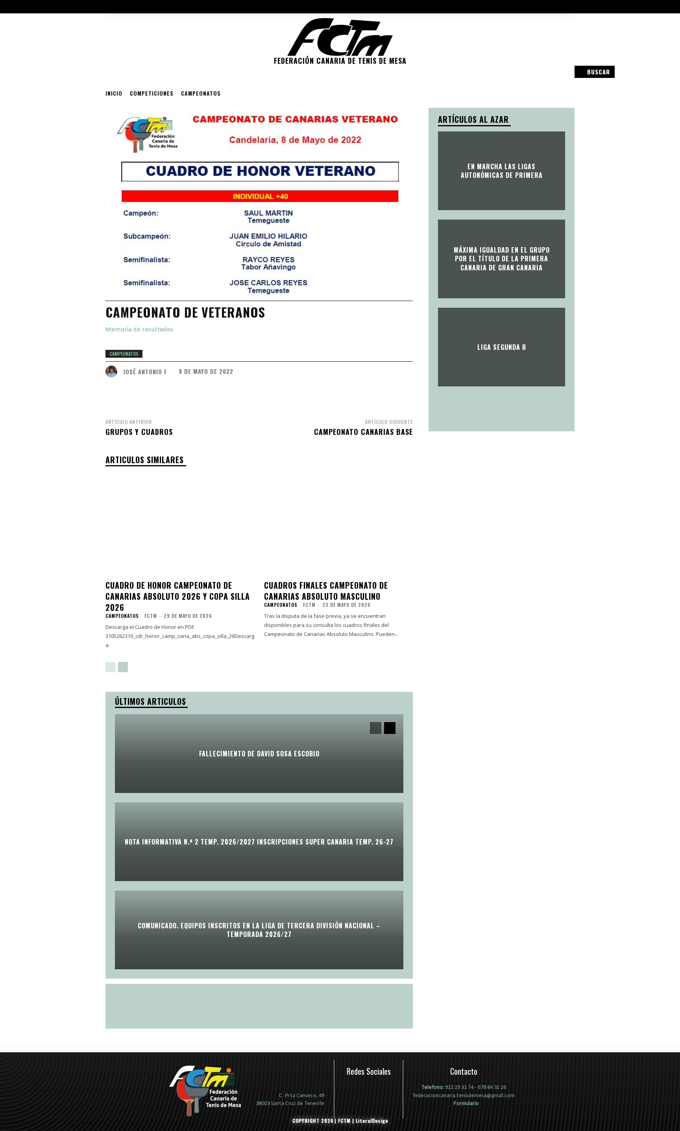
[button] (594, 72)
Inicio (113, 93)
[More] (377, 393)
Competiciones (152, 93)
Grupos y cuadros (139, 432)
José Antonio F (145, 372)
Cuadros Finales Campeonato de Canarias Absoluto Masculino (326, 590)
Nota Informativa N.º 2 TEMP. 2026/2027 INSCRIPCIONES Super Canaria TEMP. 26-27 (259, 841)
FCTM (150, 615)
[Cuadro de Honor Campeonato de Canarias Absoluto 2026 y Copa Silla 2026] (180, 525)
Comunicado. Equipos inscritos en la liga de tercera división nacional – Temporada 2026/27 (259, 929)
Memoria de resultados (139, 330)
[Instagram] (135, 60)
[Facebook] (124, 60)
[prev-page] (110, 667)
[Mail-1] (112, 60)
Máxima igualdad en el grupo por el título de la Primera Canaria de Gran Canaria (502, 258)
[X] (386, 1089)
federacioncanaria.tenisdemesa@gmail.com (464, 1096)
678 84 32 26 (492, 1088)
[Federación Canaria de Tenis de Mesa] (210, 1091)
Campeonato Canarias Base (363, 432)
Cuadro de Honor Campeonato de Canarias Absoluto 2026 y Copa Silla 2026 (177, 596)
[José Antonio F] (113, 371)
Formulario (465, 1103)
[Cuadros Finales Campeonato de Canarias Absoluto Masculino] (338, 525)
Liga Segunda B (501, 347)
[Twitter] (146, 60)
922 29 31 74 (459, 1088)
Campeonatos (201, 93)
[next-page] (123, 667)
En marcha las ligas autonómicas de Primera (502, 170)
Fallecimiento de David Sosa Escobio (259, 753)
